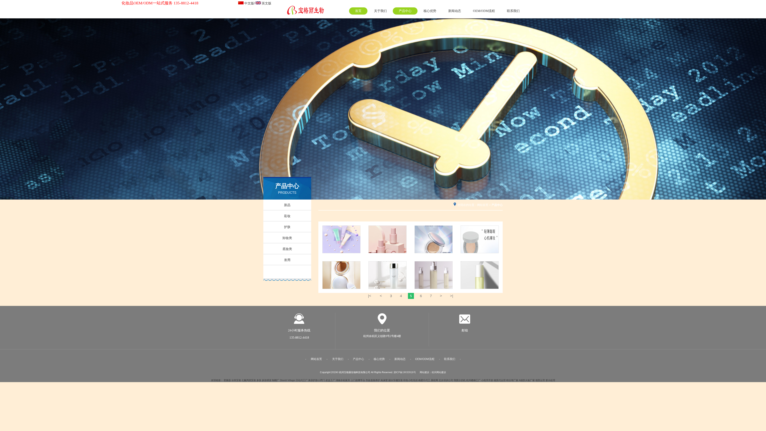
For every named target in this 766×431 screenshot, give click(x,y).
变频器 (227, 380)
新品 (287, 205)
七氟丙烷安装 (249, 380)
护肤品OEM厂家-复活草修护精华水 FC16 (479, 265)
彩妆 (287, 216)
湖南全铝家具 (343, 380)
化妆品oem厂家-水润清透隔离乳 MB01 (341, 229)
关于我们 (380, 11)
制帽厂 (275, 380)
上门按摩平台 (358, 380)
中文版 (249, 3)
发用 (287, 260)
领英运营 (540, 380)
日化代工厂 (302, 380)
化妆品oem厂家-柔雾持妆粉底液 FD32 (387, 229)
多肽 (259, 380)
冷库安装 (236, 380)
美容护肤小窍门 (316, 380)
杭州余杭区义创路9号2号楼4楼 (382, 336)
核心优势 (429, 11)
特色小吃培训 (410, 380)
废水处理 (550, 380)
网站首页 (482, 205)
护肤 (287, 227)
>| (451, 296)
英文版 (266, 3)
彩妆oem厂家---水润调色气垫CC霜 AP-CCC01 (479, 229)
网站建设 (424, 372)
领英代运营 (500, 380)
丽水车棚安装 (395, 380)
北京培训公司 (446, 380)
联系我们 (513, 11)
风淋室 (384, 380)
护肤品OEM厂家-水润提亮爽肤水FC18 (387, 265)
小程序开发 (487, 380)
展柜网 (434, 380)
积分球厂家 (512, 380)
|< (369, 296)
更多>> (341, 253)
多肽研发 (266, 380)
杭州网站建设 (439, 372)
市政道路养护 (373, 380)
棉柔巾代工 (424, 380)
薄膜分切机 (460, 380)
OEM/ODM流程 (484, 11)
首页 (358, 11)
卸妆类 (287, 238)
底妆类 (287, 249)
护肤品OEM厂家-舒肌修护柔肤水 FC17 (433, 265)
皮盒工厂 (330, 380)
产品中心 (405, 11)
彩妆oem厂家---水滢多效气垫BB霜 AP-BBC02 (433, 229)
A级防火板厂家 (527, 380)
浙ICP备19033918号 (405, 372)
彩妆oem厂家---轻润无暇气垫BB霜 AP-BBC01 (341, 265)
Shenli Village (287, 380)
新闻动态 (454, 11)
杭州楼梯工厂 (473, 380)
